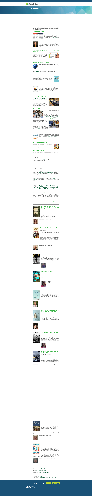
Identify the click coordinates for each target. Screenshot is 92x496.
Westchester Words (51, 136)
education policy (45, 187)
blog (38, 476)
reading (51, 188)
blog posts (55, 117)
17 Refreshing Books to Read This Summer (44, 472)
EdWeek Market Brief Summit (53, 187)
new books (43, 477)
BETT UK (52, 186)
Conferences (40, 185)
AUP (42, 186)
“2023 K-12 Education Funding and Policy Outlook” (50, 42)
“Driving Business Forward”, (53, 37)
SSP (52, 188)
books (55, 186)
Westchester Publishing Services (32, 4)
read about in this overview (37, 128)
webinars (55, 188)
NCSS (40, 188)
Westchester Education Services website (39, 53)
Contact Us (48, 483)
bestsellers (40, 477)
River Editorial (37, 71)
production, (44, 172)
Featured (41, 476)
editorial (40, 172)
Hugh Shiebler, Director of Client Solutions (40, 98)
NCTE (43, 188)
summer (55, 477)
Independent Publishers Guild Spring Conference (52, 116)
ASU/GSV (39, 186)
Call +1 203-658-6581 (56, 483)
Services (45, 185)
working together (42, 189)
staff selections (51, 477)
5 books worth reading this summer (41, 470)
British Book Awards (56, 113)
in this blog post (45, 159)
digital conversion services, (50, 172)
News (43, 185)
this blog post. (51, 68)
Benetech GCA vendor (46, 186)
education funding (40, 187)
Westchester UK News (51, 185)
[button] (89, 1)
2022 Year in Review (34, 8)
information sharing (36, 188)
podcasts (47, 188)
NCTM (45, 188)
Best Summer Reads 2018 (41, 468)
